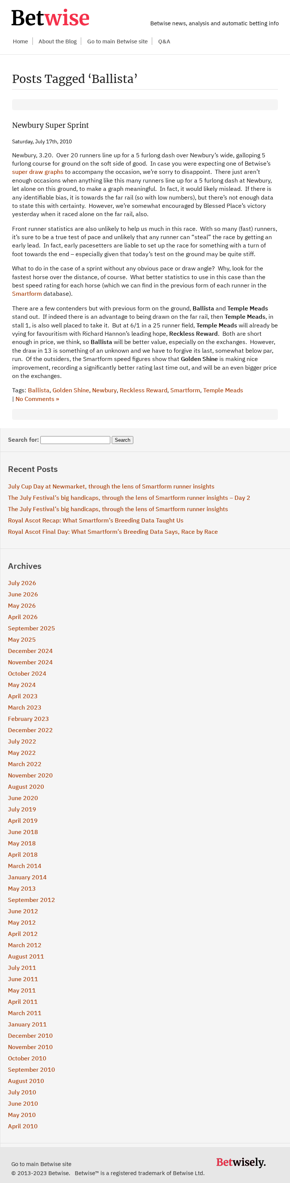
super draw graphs (38, 171)
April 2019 (23, 820)
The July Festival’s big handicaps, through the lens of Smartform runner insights (118, 509)
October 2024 (27, 673)
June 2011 (23, 979)
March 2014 (25, 866)
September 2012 (31, 899)
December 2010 (30, 1035)
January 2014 (27, 877)
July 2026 (22, 583)
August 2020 (26, 786)
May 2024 (22, 684)
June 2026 (23, 594)
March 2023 (25, 707)
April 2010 (23, 1126)
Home (20, 41)
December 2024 (30, 650)
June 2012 (23, 911)
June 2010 (23, 1103)
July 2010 (22, 1092)
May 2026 (22, 605)
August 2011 (26, 956)
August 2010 (26, 1081)
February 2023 (28, 718)
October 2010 (27, 1058)
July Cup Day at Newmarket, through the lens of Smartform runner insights (111, 486)
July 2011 (22, 967)
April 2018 (23, 854)
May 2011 (22, 990)
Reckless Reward (143, 390)
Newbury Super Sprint (50, 125)
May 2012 (22, 922)
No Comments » (37, 399)
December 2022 (30, 730)
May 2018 (22, 843)
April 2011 (23, 1001)
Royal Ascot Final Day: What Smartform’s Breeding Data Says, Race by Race (113, 531)
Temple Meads (223, 390)
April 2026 (23, 617)
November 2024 (30, 662)
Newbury (104, 390)
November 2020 (30, 775)
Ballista (38, 390)
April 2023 (23, 696)
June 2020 (23, 798)
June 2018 (23, 832)
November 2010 (30, 1047)
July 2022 (22, 741)
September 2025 (31, 628)
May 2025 (22, 639)
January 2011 (27, 1024)
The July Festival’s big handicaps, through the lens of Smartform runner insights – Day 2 (129, 497)
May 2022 (22, 752)
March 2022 (25, 764)
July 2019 (22, 809)
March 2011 (25, 1013)
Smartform (27, 293)
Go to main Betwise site (117, 41)
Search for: (23, 439)
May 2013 (22, 888)
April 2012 (23, 933)
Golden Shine (70, 390)
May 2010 (22, 1114)
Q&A (164, 41)
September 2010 (31, 1069)
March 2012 (25, 945)
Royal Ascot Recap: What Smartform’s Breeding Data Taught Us (96, 520)
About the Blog (58, 41)
